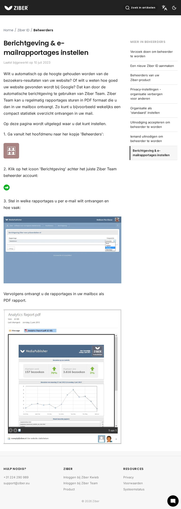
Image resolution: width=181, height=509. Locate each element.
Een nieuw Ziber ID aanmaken (152, 66)
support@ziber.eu (17, 483)
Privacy (128, 477)
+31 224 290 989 (16, 477)
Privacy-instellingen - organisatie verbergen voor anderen (146, 93)
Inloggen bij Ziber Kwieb (81, 477)
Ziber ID (23, 30)
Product (69, 489)
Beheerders (43, 30)
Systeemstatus (133, 489)
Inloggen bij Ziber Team (80, 483)
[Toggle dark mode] (174, 7)
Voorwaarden (133, 483)
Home (8, 30)
